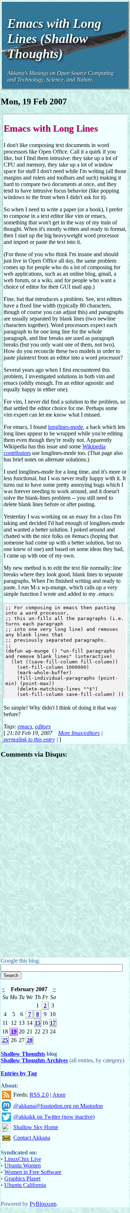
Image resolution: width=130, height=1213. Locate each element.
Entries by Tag (19, 1073)
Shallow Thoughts (23, 1054)
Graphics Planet (22, 1178)
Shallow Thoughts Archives (34, 1060)
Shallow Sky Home (35, 1127)
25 (5, 1040)
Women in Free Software (32, 1172)
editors (43, 726)
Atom (58, 1095)
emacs (25, 726)
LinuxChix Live (22, 1159)
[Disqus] (65, 855)
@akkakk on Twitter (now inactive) (54, 1117)
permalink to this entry (29, 739)
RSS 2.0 (39, 1095)
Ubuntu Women (22, 1165)
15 (37, 1023)
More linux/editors (79, 733)
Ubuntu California (25, 1185)
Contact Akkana (31, 1138)
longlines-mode (65, 427)
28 (29, 1040)
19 (14, 1031)
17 (53, 1023)
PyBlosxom (43, 1204)
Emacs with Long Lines (51, 128)
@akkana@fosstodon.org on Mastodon (58, 1106)
